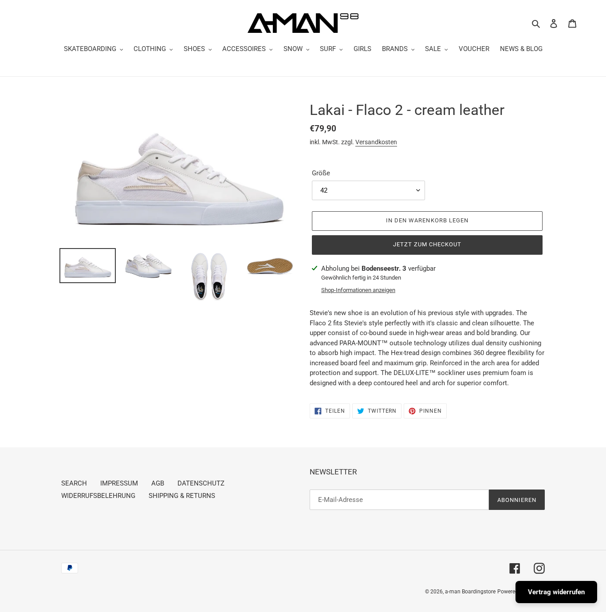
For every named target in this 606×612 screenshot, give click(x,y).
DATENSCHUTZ (200, 483)
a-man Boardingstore (470, 591)
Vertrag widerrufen (556, 592)
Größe (321, 173)
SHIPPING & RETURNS (182, 496)
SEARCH (74, 483)
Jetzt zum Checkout (427, 244)
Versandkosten (376, 142)
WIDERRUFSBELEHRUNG (98, 496)
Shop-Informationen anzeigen (358, 290)
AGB (157, 483)
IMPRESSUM (119, 483)
